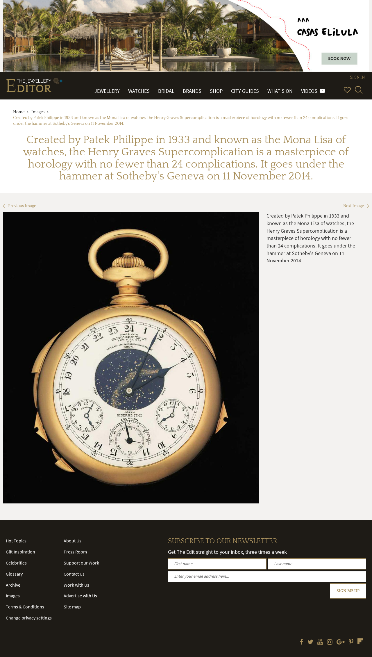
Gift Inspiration (20, 552)
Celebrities (16, 563)
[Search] (359, 90)
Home (18, 112)
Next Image (353, 206)
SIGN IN (357, 77)
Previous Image (22, 206)
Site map (72, 607)
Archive (13, 585)
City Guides (245, 91)
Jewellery (107, 91)
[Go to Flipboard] (360, 641)
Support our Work (81, 563)
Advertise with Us (80, 596)
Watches (139, 91)
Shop (216, 91)
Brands (192, 91)
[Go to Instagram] (329, 642)
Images (37, 112)
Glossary (14, 574)
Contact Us (74, 574)
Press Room (75, 552)
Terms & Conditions (25, 607)
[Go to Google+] (341, 642)
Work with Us (76, 585)
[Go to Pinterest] (351, 642)
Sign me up (348, 591)
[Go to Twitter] (310, 642)
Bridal (166, 91)
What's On (280, 91)
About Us (72, 541)
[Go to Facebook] (301, 642)
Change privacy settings (29, 618)
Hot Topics (16, 541)
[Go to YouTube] (320, 642)
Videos (310, 91)
